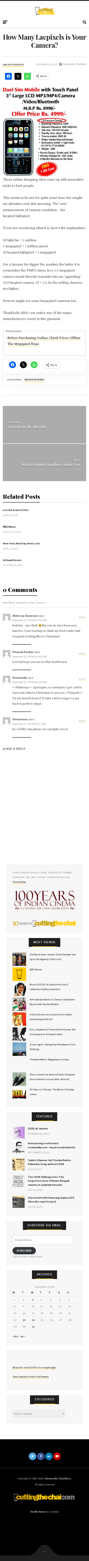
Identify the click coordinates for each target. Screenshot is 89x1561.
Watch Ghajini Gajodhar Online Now (51, 464)
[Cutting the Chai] (44, 10)
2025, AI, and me (38, 1128)
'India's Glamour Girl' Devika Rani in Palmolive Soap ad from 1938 (49, 1162)
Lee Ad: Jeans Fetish (15, 510)
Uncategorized (13, 64)
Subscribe (24, 1250)
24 (33, 1320)
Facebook (40, 1456)
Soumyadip (19, 881)
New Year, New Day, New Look (21, 543)
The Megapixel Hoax (23, 344)
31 (33, 1326)
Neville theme (38, 1511)
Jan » (22, 1336)
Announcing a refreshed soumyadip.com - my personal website (51, 1145)
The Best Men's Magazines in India (49, 1059)
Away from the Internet (27, 426)
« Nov (16, 1336)
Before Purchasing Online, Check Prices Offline (43, 338)
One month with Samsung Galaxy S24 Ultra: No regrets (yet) (51, 1199)
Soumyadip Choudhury (58, 1478)
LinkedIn (49, 1456)
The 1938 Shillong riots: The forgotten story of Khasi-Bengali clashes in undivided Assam (48, 1180)
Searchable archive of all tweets (31, 1376)
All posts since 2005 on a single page (34, 1367)
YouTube (57, 1456)
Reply (82, 617)
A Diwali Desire (12, 560)
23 (24, 1320)
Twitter (32, 1456)
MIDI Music (9, 526)
